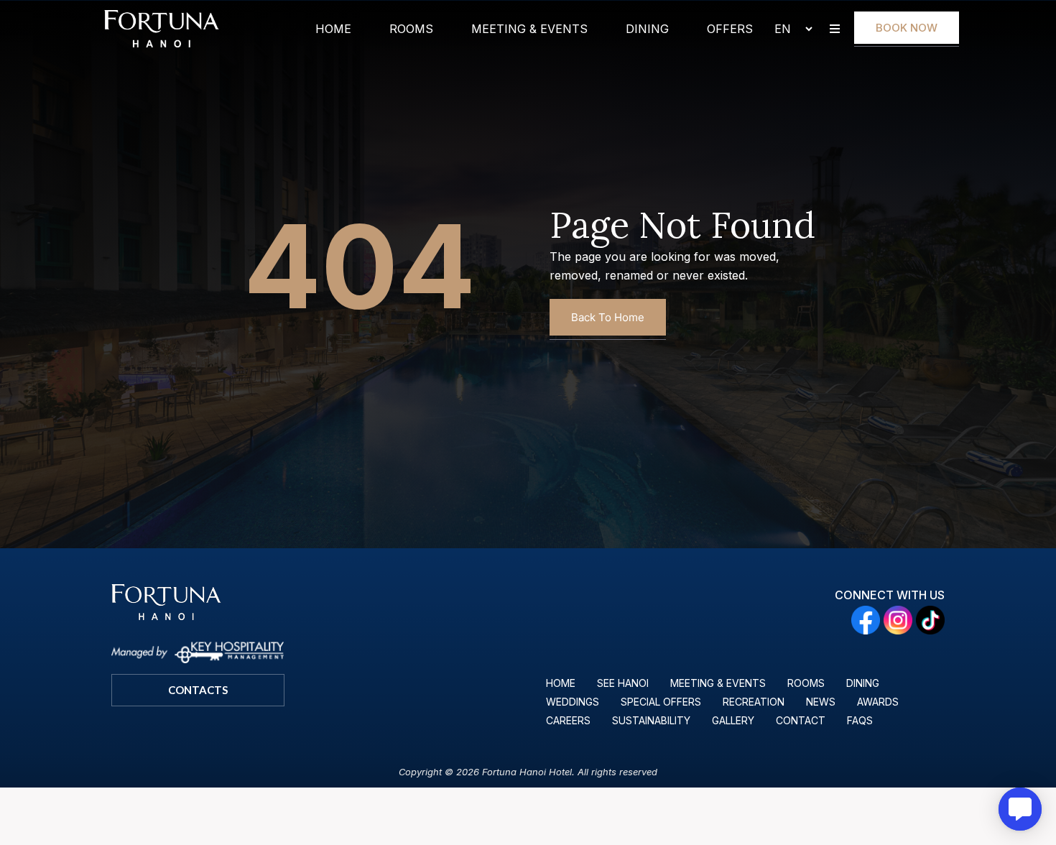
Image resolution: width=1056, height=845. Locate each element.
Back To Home (607, 317)
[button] (834, 29)
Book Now (906, 27)
